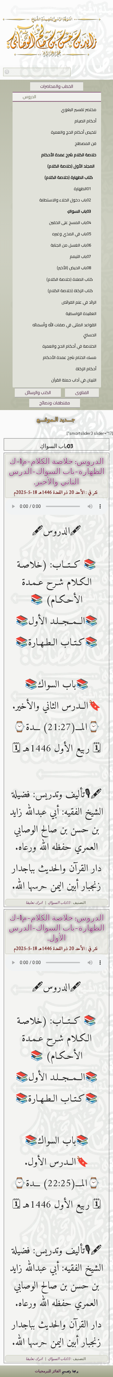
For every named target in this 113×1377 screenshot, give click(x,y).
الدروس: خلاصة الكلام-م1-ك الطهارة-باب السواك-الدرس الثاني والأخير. (57, 471)
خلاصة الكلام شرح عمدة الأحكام (68, 154)
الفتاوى (82, 392)
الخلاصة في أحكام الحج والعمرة (69, 346)
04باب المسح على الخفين (70, 222)
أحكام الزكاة (86, 368)
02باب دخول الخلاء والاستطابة (65, 200)
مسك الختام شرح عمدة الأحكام (69, 357)
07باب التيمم (80, 256)
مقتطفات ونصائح (54, 403)
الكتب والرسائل (38, 392)
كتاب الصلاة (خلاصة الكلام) (69, 279)
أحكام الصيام (85, 121)
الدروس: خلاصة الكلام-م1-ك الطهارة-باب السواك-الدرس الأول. (57, 928)
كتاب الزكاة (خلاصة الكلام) (70, 290)
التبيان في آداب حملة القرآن (73, 380)
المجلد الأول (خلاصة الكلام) (70, 166)
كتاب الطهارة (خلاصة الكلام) (69, 177)
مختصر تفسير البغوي (78, 109)
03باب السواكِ (79, 211)
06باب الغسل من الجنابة (71, 245)
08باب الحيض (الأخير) (74, 267)
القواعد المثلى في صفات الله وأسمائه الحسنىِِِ (64, 330)
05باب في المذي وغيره (71, 234)
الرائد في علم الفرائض (79, 302)
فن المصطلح (85, 143)
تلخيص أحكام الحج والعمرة (73, 132)
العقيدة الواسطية (81, 313)
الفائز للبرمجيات (48, 1370)
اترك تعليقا (34, 902)
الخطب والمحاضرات (56, 86)
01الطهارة (82, 188)
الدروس (29, 97)
